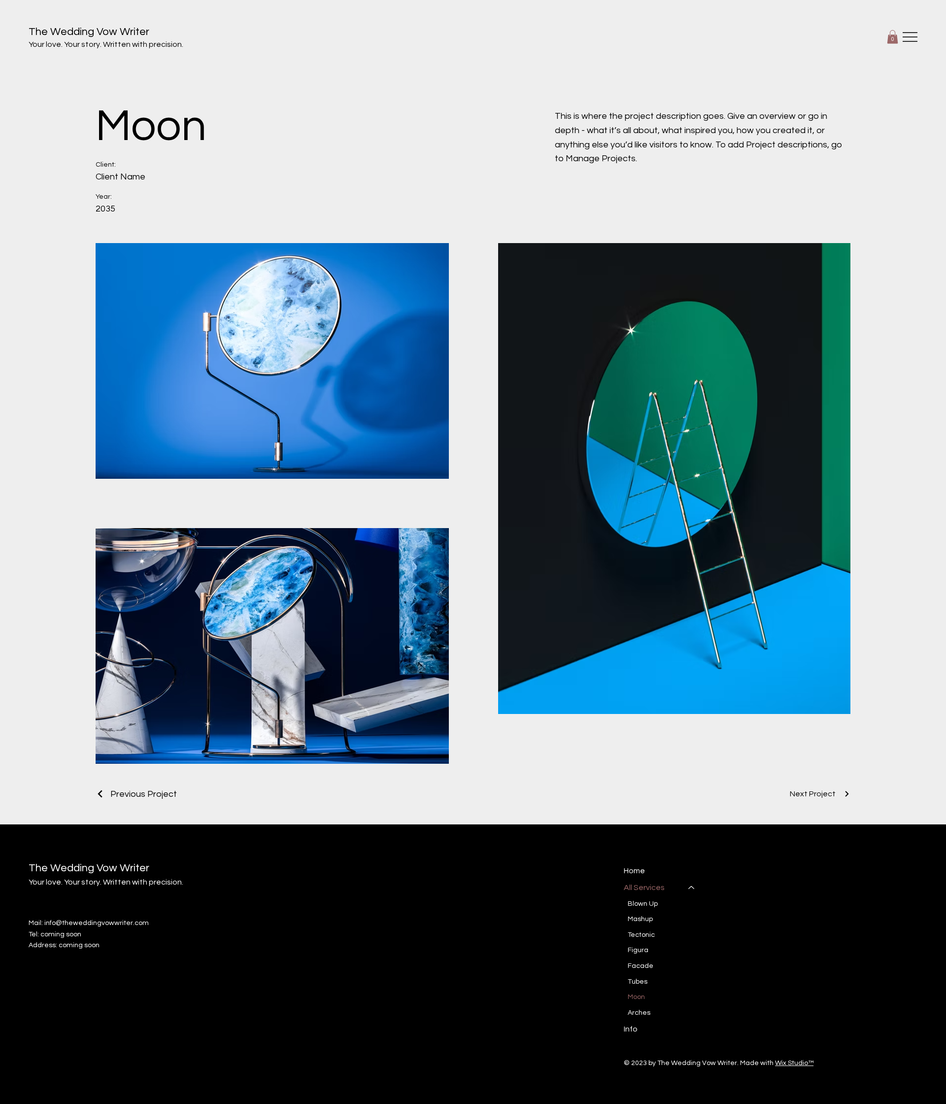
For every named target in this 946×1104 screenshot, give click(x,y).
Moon (636, 997)
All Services (644, 887)
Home (634, 871)
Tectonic (641, 934)
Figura (638, 950)
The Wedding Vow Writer (89, 31)
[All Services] (691, 887)
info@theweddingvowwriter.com (96, 923)
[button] (892, 36)
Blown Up (643, 903)
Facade (640, 965)
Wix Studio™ (794, 1063)
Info (631, 1029)
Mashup (640, 919)
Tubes (637, 981)
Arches (639, 1012)
